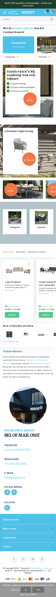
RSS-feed (48, 568)
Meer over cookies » (28, 594)
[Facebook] (7, 492)
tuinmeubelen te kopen (40, 363)
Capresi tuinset (13, 282)
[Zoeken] (51, 19)
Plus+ (40, 568)
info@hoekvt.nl (14, 477)
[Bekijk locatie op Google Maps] (7, 508)
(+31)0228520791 (17, 450)
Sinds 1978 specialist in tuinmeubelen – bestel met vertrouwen (28, 4)
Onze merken (9, 341)
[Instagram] (14, 492)
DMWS (33, 568)
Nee (38, 590)
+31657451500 (15, 463)
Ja (26, 590)
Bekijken (12, 315)
